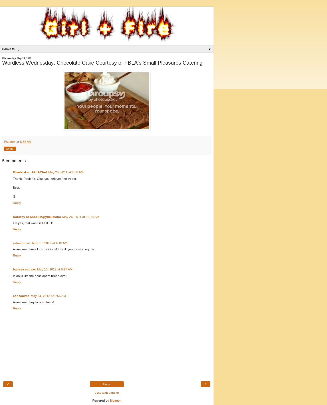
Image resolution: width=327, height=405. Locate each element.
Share (10, 148)
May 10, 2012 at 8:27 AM (55, 269)
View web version (107, 393)
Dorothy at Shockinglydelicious (37, 217)
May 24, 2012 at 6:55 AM (48, 296)
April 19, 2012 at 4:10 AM (49, 243)
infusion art (21, 243)
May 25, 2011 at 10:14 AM (80, 217)
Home (107, 384)
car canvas (21, 296)
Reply (17, 203)
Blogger (115, 400)
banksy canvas (24, 269)
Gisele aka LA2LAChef (30, 172)
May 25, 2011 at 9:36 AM (65, 172)
